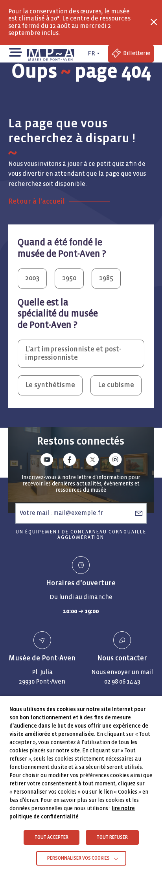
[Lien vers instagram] (115, 461)
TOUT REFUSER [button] (112, 837)
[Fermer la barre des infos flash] (154, 22)
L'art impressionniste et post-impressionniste (73, 353)
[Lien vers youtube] (46, 461)
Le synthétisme (50, 385)
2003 (32, 278)
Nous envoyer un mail (122, 672)
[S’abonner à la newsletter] (139, 513)
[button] (15, 52)
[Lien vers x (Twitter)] (92, 461)
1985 (106, 278)
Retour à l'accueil (36, 201)
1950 (69, 278)
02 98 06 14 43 (122, 681)
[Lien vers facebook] (69, 461)
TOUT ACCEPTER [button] (51, 837)
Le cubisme (116, 385)
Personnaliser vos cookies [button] (78, 858)
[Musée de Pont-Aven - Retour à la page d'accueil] (52, 53)
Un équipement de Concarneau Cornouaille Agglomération (81, 534)
